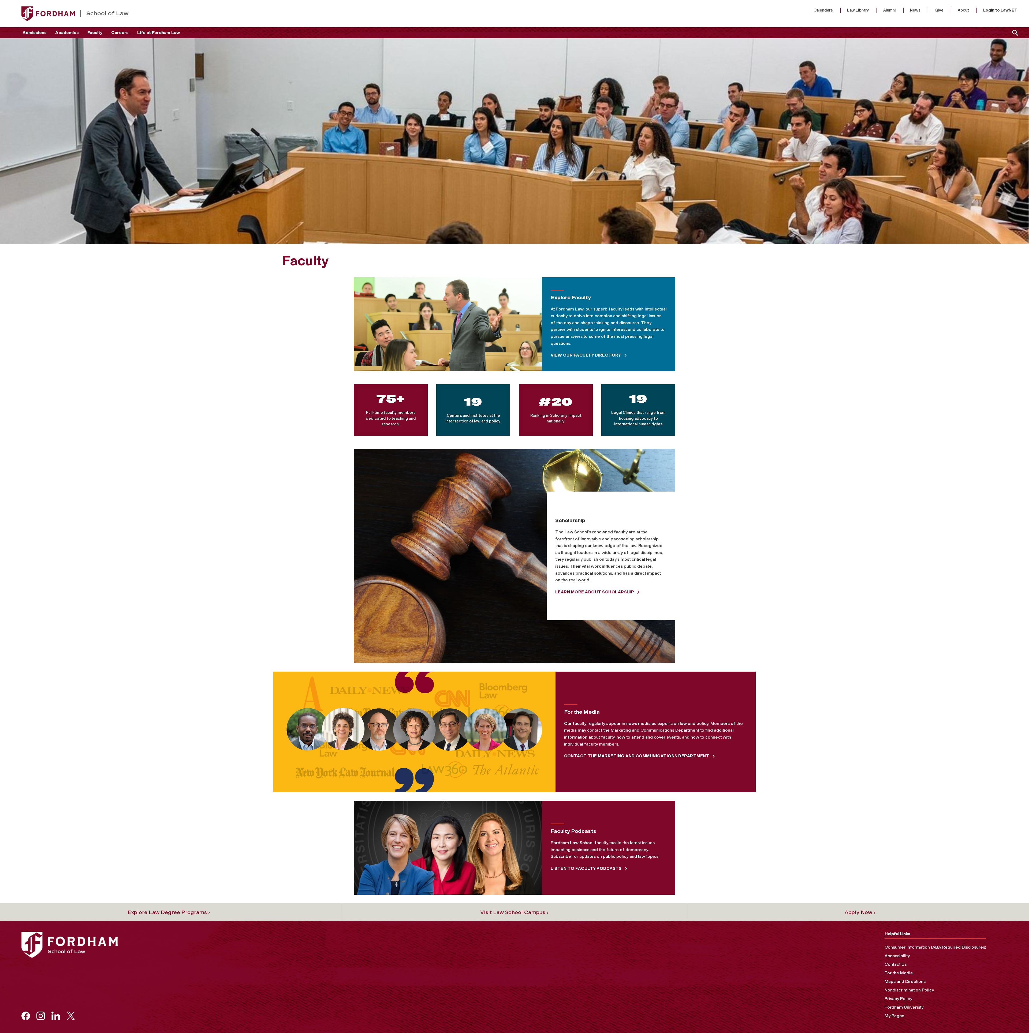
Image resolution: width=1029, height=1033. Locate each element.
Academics (67, 32)
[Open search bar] (1014, 32)
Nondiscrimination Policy (909, 990)
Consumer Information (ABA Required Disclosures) (935, 947)
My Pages (894, 1015)
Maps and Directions (905, 981)
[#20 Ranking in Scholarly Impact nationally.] (556, 410)
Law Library (858, 10)
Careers (120, 32)
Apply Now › (860, 912)
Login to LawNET (1000, 10)
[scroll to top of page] (1013, 1017)
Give (939, 10)
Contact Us (896, 964)
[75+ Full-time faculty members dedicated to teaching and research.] (391, 410)
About (963, 10)
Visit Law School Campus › (514, 912)
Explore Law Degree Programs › (169, 912)
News (915, 10)
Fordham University (904, 1007)
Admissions (35, 32)
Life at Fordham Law (158, 32)
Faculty (95, 32)
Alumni (889, 10)
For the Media (899, 972)
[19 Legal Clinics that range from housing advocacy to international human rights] (638, 410)
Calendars (823, 10)
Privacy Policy (898, 998)
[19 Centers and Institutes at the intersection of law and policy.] (473, 410)
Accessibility (897, 955)
